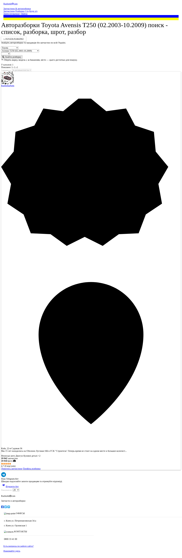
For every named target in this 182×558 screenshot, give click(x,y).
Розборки (19, 11)
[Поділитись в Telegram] (8, 507)
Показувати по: (6, 490)
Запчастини (9, 11)
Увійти (24, 14)
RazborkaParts (7, 85)
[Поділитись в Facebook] (2, 507)
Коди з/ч (33, 11)
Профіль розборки (32, 468)
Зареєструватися (11, 14)
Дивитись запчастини (11, 468)
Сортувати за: (6, 70)
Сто (27, 11)
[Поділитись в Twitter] (5, 507)
